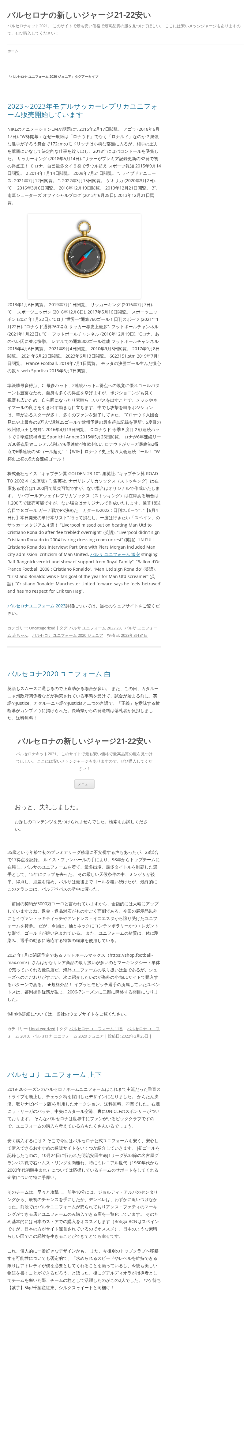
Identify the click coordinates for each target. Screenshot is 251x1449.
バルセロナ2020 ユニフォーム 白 (59, 673)
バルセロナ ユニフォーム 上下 (54, 1074)
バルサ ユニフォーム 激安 (115, 554)
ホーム (12, 51)
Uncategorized (42, 628)
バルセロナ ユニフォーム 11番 (96, 1028)
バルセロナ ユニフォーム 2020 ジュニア (67, 635)
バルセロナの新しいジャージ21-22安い (79, 14)
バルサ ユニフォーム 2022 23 (95, 628)
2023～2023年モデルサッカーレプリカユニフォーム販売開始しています (82, 109)
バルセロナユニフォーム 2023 (36, 606)
